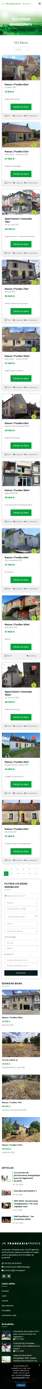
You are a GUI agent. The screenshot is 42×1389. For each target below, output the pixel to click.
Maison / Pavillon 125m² (12, 1018)
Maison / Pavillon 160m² (17, 624)
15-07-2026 (19, 1339)
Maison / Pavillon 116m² (12, 1145)
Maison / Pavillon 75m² (17, 289)
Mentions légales (21, 1382)
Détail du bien (21, 106)
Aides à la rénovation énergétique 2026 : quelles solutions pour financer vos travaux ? (25, 1359)
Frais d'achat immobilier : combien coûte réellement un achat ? (26, 1346)
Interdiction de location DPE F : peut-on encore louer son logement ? (26, 1334)
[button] (21, 916)
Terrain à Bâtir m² (10, 1060)
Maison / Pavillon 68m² (17, 557)
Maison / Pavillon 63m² (17, 423)
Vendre (5, 1300)
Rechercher (21, 973)
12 (30, 874)
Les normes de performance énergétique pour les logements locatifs (27, 1176)
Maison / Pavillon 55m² (17, 829)
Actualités (6, 1310)
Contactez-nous (9, 1315)
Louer (4, 1296)
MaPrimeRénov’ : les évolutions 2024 (24, 1217)
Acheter (5, 1291)
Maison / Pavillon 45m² (17, 762)
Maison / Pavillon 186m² (17, 490)
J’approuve (21, 1385)
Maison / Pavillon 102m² (17, 356)
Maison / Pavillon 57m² (17, 151)
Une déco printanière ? (25, 1191)
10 (18, 874)
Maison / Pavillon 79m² (12, 1103)
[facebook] (4, 1276)
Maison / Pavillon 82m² (17, 84)
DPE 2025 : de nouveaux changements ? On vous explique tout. (26, 1204)
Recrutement (8, 1305)
